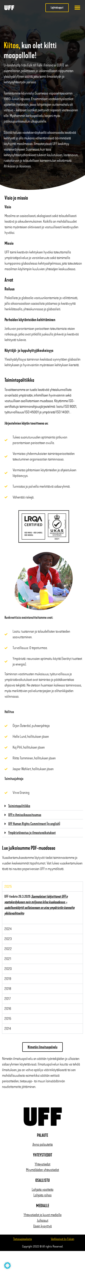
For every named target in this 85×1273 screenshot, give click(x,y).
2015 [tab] (7, 1018)
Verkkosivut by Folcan (62, 1239)
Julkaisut (42, 1220)
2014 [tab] (7, 1028)
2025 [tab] (8, 886)
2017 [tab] (7, 998)
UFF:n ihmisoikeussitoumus (24, 815)
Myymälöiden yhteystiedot (42, 1169)
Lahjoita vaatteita (42, 1189)
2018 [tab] (7, 988)
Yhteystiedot (42, 1164)
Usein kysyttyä (42, 1226)
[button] (77, 7)
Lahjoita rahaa (42, 1195)
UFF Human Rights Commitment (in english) (34, 823)
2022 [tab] (8, 948)
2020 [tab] (8, 968)
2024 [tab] (8, 929)
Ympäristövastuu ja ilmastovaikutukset (32, 832)
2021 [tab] (7, 958)
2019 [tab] (7, 978)
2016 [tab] (7, 1008)
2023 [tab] (8, 939)
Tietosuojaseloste (22, 1239)
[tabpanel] (42, 907)
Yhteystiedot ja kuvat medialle (42, 1215)
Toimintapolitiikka (19, 806)
